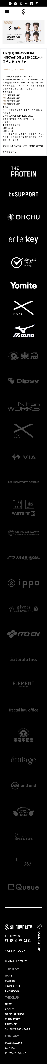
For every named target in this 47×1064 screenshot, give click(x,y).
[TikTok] (31, 3)
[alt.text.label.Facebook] (10, 3)
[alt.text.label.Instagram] (20, 3)
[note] (37, 3)
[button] (7, 11)
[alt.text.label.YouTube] (26, 3)
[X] (15, 3)
